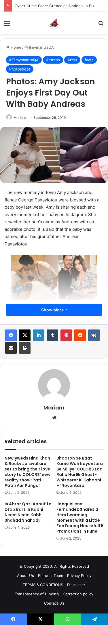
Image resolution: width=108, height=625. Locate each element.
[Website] (54, 417)
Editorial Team (50, 575)
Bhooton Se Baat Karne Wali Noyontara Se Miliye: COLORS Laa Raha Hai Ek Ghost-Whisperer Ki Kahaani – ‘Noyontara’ (79, 471)
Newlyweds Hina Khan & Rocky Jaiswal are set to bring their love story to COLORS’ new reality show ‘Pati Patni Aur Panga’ (27, 471)
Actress (53, 60)
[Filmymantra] (54, 23)
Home (15, 47)
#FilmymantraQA (39, 47)
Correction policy (78, 594)
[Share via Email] (11, 348)
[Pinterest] (66, 335)
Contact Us (54, 603)
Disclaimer (76, 584)
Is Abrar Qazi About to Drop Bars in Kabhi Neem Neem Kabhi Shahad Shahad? (28, 512)
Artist (72, 60)
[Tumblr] (52, 335)
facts (89, 60)
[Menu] (7, 25)
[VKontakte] (94, 335)
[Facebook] (11, 335)
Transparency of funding (37, 594)
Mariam (20, 117)
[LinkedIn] (38, 335)
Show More (53, 309)
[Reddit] (80, 335)
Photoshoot (19, 69)
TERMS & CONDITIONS (43, 584)
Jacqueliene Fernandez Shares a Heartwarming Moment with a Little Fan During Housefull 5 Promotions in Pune (79, 517)
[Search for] (101, 25)
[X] (25, 335)
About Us (25, 575)
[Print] (25, 348)
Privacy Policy (79, 575)
